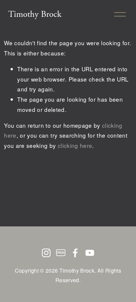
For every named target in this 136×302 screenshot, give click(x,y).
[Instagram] (46, 252)
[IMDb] (60, 252)
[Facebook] (75, 252)
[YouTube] (89, 252)
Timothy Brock (34, 14)
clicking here (75, 145)
